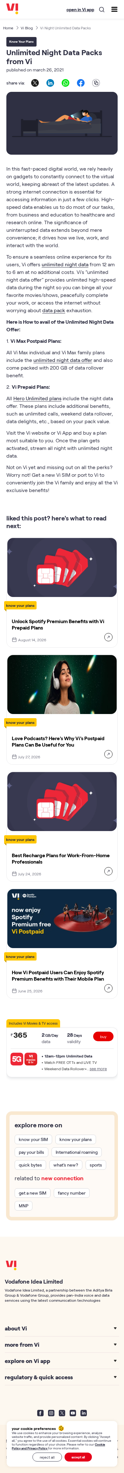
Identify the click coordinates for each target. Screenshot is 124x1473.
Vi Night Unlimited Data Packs (65, 28)
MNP (23, 1205)
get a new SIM (32, 1193)
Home (8, 28)
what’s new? (65, 1164)
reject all (47, 1457)
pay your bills (31, 1152)
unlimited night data (65, 264)
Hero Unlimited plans (37, 398)
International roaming (77, 1152)
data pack (53, 310)
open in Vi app (80, 9)
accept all (78, 1457)
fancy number (72, 1193)
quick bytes (30, 1164)
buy (103, 1036)
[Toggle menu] (114, 9)
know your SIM (33, 1139)
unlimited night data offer (62, 360)
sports (96, 1164)
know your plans (75, 1139)
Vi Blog (27, 28)
